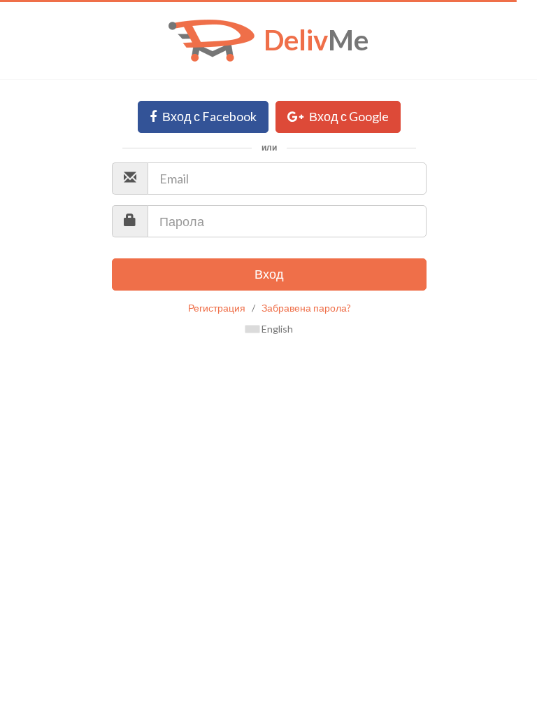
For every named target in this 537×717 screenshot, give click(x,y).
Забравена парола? (306, 308)
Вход (269, 273)
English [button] (276, 329)
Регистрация (216, 308)
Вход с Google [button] (348, 116)
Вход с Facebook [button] (208, 116)
